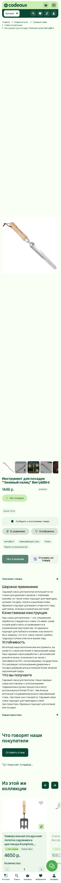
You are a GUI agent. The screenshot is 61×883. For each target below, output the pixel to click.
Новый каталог (21, 22)
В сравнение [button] (17, 531)
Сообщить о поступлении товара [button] (32, 521)
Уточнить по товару (45, 559)
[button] (17, 877)
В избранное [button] (46, 531)
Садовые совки (40, 22)
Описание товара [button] (12, 578)
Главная (6, 22)
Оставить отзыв (15, 752)
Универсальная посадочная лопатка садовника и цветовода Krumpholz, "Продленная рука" (23, 840)
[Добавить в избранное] (41, 803)
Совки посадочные (13, 25)
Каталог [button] (10, 13)
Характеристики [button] (12, 714)
